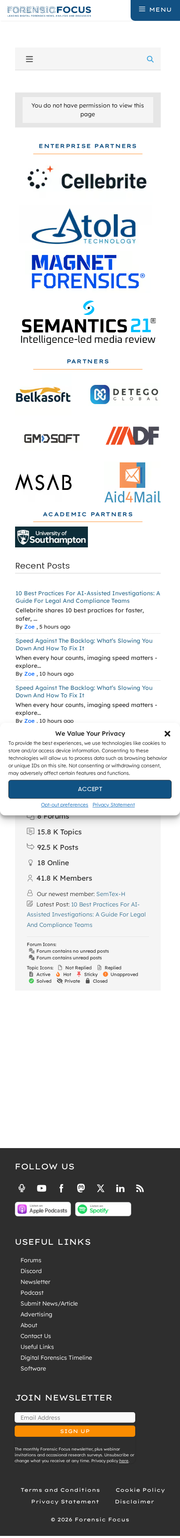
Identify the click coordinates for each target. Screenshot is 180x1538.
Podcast (32, 1292)
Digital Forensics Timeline (56, 1357)
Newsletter (35, 1282)
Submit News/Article (49, 1303)
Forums (31, 1260)
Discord (31, 1271)
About (29, 1325)
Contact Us (36, 1336)
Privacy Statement (114, 804)
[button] (167, 734)
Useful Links (37, 1347)
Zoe (29, 626)
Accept (90, 788)
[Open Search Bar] (123, 9)
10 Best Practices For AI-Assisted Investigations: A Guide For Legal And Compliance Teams (87, 596)
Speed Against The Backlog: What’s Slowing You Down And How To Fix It (83, 644)
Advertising (36, 1314)
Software (33, 1368)
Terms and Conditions (60, 1490)
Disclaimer (134, 1501)
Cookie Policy (140, 1490)
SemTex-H (111, 894)
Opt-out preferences (64, 804)
